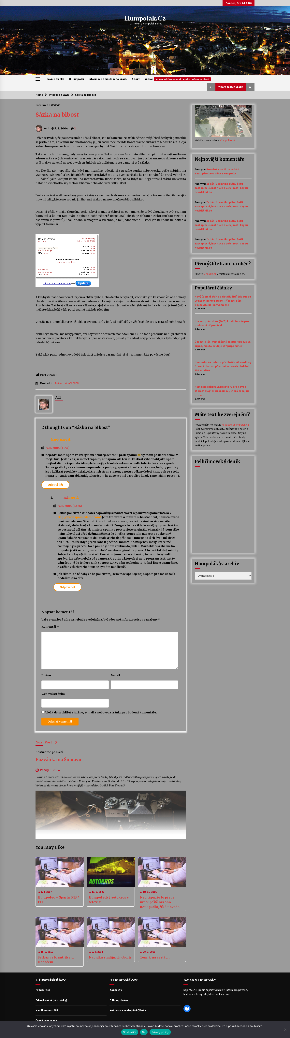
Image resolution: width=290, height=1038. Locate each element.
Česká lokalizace (46, 1020)
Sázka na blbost (57, 114)
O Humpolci (76, 79)
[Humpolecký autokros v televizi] (111, 872)
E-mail (115, 675)
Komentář (50, 626)
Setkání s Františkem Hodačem (56, 959)
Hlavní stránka (55, 79)
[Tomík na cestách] (162, 932)
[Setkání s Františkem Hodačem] (60, 932)
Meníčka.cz (210, 274)
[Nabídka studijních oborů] (111, 932)
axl (65, 497)
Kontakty (115, 990)
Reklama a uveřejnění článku (127, 1010)
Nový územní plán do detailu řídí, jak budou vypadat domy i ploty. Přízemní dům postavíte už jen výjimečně (223, 301)
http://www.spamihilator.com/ (79, 517)
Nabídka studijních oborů (110, 957)
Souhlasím (129, 1032)
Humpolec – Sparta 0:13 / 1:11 (58, 899)
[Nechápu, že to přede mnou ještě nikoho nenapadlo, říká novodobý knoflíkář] (162, 872)
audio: (176, 79)
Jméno (46, 675)
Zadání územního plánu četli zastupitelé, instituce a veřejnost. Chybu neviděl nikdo (221, 188)
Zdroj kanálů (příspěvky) (51, 1000)
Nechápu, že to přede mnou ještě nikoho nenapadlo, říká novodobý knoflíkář (161, 902)
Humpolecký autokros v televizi (109, 899)
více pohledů (227, 140)
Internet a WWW (48, 105)
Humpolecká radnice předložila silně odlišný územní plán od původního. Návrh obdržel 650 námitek (223, 366)
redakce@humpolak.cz (235, 424)
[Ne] (285, 1029)
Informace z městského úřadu (108, 79)
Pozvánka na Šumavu (58, 759)
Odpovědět (55, 485)
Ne (144, 1032)
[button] (211, 87)
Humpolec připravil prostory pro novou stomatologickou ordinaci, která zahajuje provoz (222, 391)
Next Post (44, 742)
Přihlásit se (43, 990)
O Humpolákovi (119, 1000)
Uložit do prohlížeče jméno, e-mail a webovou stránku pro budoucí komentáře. (101, 712)
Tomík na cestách (155, 957)
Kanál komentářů (47, 1010)
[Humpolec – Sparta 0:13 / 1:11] (60, 872)
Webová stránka (53, 694)
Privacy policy (160, 1032)
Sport (136, 79)
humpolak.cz (145, 18)
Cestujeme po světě (50, 751)
